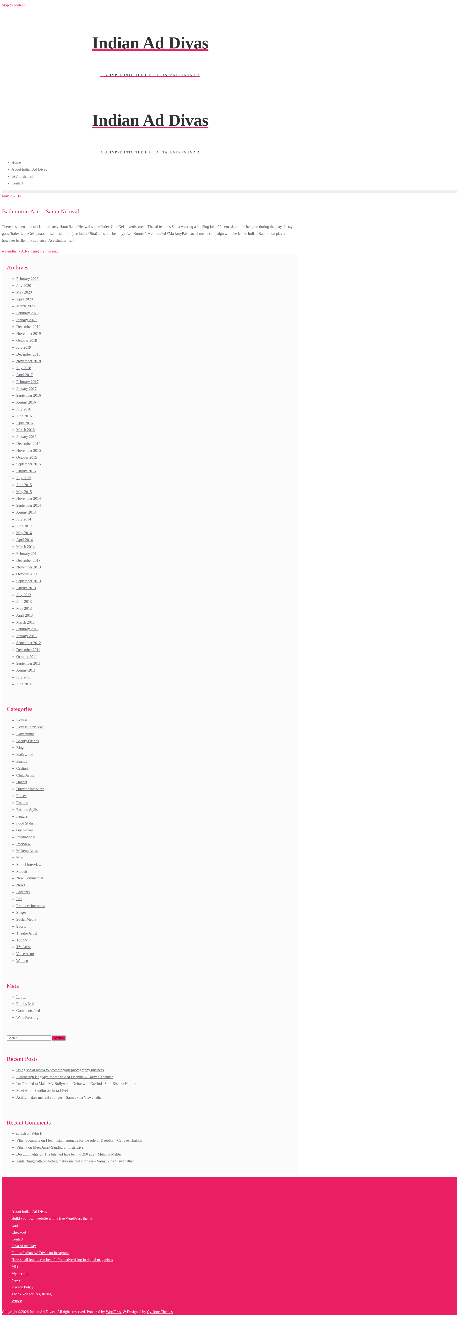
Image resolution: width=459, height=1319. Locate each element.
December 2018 (28, 354)
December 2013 (28, 560)
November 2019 (28, 333)
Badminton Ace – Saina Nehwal (40, 211)
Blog (20, 748)
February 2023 (27, 279)
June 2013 (24, 601)
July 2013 (23, 595)
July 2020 (23, 286)
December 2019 (28, 327)
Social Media (26, 919)
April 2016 (24, 423)
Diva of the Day (23, 1246)
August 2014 (26, 512)
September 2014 (28, 505)
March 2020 (25, 306)
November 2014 (28, 498)
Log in (21, 997)
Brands (21, 761)
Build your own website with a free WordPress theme (51, 1218)
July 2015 (23, 478)
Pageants (23, 892)
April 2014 (24, 540)
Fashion (22, 803)
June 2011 (24, 684)
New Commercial (29, 878)
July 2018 (23, 368)
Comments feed (28, 1011)
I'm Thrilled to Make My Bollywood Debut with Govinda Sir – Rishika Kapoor (76, 1084)
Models (21, 871)
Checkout (18, 1232)
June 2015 (24, 485)
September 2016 (28, 395)
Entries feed (25, 1004)
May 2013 (24, 608)
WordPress (114, 1312)
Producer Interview (30, 906)
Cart (14, 1225)
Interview (23, 844)
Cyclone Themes (160, 1312)
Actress (21, 720)
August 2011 (26, 670)
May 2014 (24, 533)
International (25, 837)
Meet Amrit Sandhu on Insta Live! (42, 1090)
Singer (21, 912)
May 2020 (24, 292)
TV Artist (23, 947)
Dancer (21, 782)
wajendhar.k (11, 251)
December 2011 (28, 650)
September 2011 (28, 663)
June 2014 (24, 526)
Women (22, 961)
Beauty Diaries (27, 741)
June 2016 (24, 416)
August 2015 (26, 471)
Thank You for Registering (31, 1294)
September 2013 (28, 581)
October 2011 (26, 657)
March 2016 (25, 430)
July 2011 (23, 677)
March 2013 (25, 622)
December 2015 (28, 443)
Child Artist (25, 775)
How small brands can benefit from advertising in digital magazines (62, 1260)
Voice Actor (25, 954)
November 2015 (28, 450)
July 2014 (23, 519)
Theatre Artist (26, 933)
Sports (21, 926)
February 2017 (27, 382)
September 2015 (28, 464)
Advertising (30, 251)
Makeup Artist (27, 851)
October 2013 (26, 574)
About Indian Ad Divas (29, 1211)
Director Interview (30, 789)
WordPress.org (27, 1017)
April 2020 (24, 299)
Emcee (21, 796)
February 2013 (27, 629)
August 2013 (26, 588)
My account (20, 1274)
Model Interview (28, 864)
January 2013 (26, 636)
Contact (17, 1239)
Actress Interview (29, 727)
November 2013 (28, 567)
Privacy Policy (22, 1287)
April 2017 (24, 375)
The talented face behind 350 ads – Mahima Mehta (82, 1154)
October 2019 (26, 340)
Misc (15, 1267)
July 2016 (23, 409)
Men (19, 858)
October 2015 (26, 457)
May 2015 (24, 492)
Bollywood (24, 754)
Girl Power (24, 830)
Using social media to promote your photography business (60, 1070)
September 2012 (28, 643)
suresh (21, 1133)
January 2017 (26, 389)
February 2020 (27, 313)
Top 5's (21, 940)
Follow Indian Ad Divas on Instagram (40, 1253)
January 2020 (26, 320)
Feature (21, 816)
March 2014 (25, 547)
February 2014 (27, 554)
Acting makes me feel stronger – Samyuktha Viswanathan (60, 1097)
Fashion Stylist (27, 810)
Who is (37, 1133)
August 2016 (26, 402)
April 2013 (24, 615)
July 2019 (23, 347)
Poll (19, 899)
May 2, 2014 (11, 196)
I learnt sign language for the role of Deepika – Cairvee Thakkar (64, 1077)
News (20, 885)
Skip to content (13, 5)
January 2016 (26, 437)
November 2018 (28, 361)
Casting (22, 768)
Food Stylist (25, 823)
